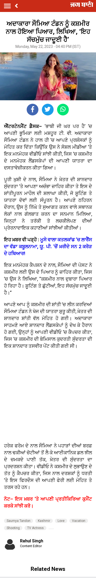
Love (61, 521)
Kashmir (44, 521)
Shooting (13, 528)
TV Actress (35, 528)
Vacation (78, 521)
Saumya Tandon (18, 521)
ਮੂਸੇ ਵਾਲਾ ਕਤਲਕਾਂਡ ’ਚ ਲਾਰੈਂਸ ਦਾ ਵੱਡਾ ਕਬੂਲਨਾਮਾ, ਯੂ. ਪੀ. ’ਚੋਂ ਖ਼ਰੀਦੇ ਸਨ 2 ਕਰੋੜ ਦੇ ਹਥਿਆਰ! (48, 246)
